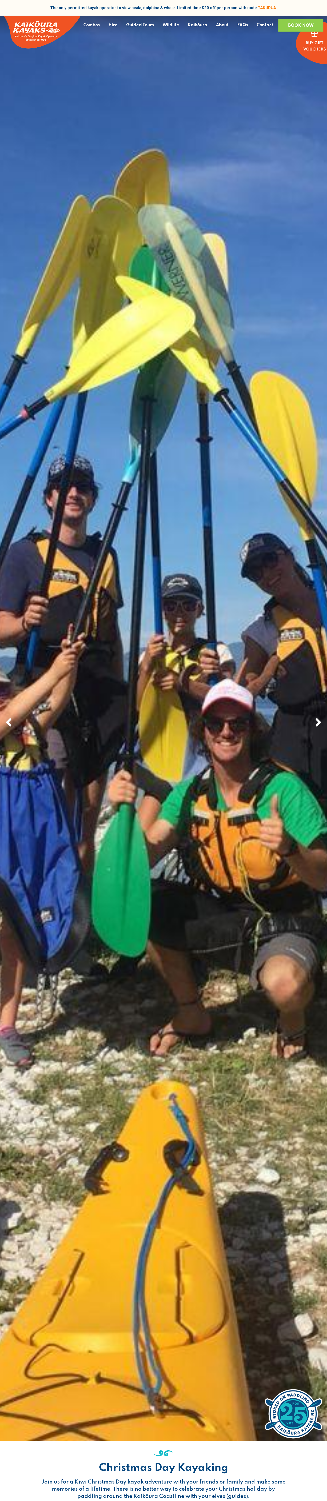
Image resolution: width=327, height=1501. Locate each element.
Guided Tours (140, 25)
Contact (265, 25)
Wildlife (171, 25)
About (222, 25)
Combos (91, 25)
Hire (113, 25)
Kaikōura (197, 25)
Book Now (301, 25)
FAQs (242, 25)
